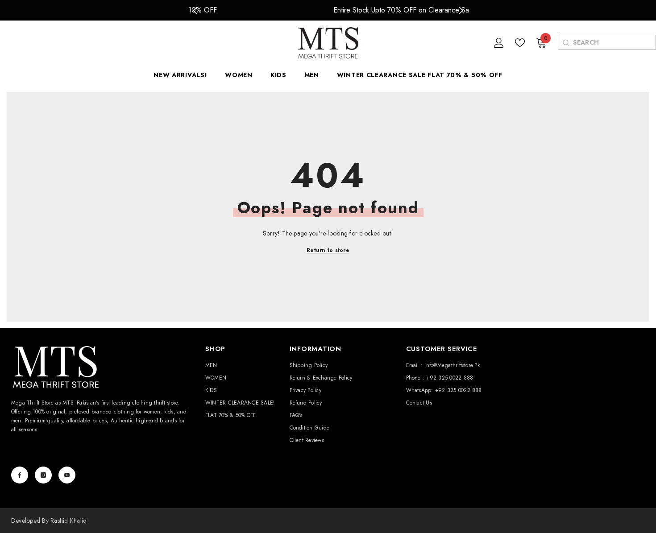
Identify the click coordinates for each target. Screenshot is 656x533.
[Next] (461, 10)
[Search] (565, 42)
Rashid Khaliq (68, 520)
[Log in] (499, 43)
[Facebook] (19, 475)
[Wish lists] (520, 43)
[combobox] (614, 42)
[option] (328, 10)
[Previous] (195, 10)
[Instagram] (43, 475)
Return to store (328, 250)
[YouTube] (66, 475)
